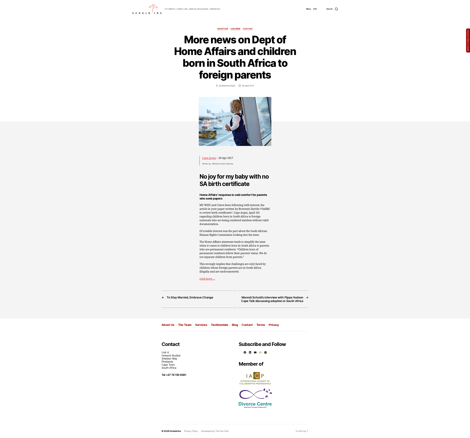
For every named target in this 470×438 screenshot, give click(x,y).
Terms (260, 325)
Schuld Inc (175, 431)
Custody (248, 29)
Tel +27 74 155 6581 (174, 374)
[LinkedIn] (250, 352)
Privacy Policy (191, 431)
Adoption (222, 29)
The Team (185, 325)
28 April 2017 (248, 85)
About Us (168, 325)
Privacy (274, 325)
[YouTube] (255, 352)
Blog (235, 325)
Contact (247, 325)
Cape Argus (209, 158)
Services (201, 325)
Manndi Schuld (228, 85)
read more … (207, 278)
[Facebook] (244, 352)
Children (235, 29)
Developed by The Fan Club (215, 431)
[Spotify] (265, 352)
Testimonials (219, 325)
